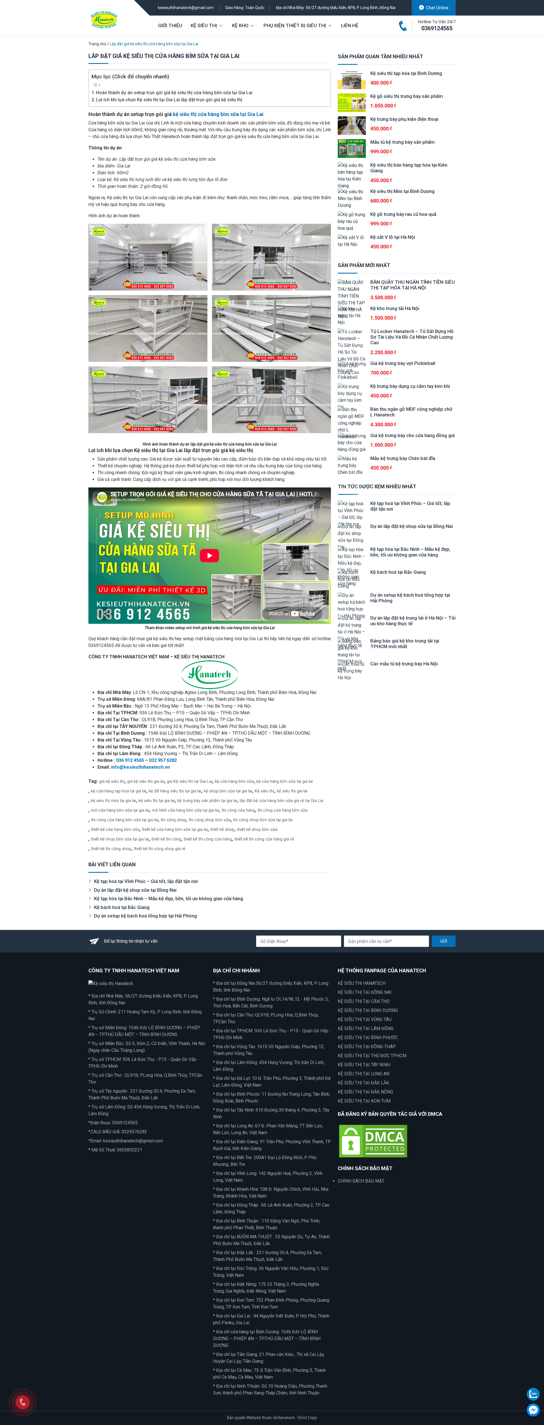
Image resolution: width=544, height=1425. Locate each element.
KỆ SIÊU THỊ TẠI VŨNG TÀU (365, 1019)
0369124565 (436, 28)
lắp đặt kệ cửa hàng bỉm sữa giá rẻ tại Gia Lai (281, 800)
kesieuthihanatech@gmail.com (186, 7)
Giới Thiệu (170, 25)
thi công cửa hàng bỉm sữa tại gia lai (124, 819)
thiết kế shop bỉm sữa (257, 829)
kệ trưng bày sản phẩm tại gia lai (207, 800)
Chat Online (437, 7)
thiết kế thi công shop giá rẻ (159, 848)
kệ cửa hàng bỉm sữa (234, 781)
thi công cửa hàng (238, 810)
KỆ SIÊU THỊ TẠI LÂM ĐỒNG (366, 1028)
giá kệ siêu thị (112, 781)
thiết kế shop (222, 829)
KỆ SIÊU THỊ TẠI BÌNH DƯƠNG (368, 1010)
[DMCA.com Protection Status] (373, 1141)
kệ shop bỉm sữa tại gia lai (228, 791)
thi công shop (173, 819)
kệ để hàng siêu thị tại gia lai (175, 791)
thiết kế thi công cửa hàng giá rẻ (264, 839)
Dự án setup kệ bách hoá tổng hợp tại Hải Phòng (145, 916)
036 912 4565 (130, 760)
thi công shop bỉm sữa (210, 819)
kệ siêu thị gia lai (292, 791)
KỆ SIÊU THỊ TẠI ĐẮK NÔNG (365, 1092)
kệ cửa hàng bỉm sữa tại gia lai (284, 781)
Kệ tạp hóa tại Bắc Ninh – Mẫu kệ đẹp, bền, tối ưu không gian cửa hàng (168, 898)
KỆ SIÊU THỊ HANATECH (362, 983)
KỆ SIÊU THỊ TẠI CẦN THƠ (364, 1001)
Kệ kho (240, 25)
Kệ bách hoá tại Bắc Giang (122, 907)
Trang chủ (97, 44)
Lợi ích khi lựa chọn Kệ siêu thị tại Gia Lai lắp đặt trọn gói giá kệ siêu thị (169, 99)
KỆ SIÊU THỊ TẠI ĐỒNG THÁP (367, 1046)
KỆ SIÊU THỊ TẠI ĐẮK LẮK (363, 1083)
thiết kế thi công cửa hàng (208, 839)
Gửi (443, 941)
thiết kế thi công (166, 839)
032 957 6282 (163, 760)
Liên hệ (349, 25)
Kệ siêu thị (204, 25)
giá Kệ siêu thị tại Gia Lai (189, 781)
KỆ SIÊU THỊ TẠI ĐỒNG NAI (365, 992)
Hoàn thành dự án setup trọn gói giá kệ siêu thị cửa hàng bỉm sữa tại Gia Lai (174, 92)
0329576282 (134, 1131)
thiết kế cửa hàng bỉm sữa (115, 829)
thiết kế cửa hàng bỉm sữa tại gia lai (175, 829)
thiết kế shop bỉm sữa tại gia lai (120, 839)
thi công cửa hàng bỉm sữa (282, 810)
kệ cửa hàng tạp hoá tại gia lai (118, 791)
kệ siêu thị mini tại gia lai (113, 800)
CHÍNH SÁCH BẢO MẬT (361, 1181)
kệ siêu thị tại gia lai (157, 800)
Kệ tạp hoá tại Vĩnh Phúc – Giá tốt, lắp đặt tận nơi (146, 881)
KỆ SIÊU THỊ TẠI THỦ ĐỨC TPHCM (372, 1055)
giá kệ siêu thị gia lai (145, 781)
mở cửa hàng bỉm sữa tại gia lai (120, 810)
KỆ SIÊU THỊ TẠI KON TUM (364, 1101)
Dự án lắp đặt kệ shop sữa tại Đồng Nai (135, 890)
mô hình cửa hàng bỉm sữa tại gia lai (185, 810)
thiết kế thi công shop (111, 848)
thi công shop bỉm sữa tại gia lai (262, 819)
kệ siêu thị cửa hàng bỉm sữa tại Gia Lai (218, 114)
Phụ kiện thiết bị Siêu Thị (295, 25)
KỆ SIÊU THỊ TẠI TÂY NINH (364, 1064)
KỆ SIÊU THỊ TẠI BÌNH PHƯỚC (368, 1037)
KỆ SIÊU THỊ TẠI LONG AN (363, 1073)
